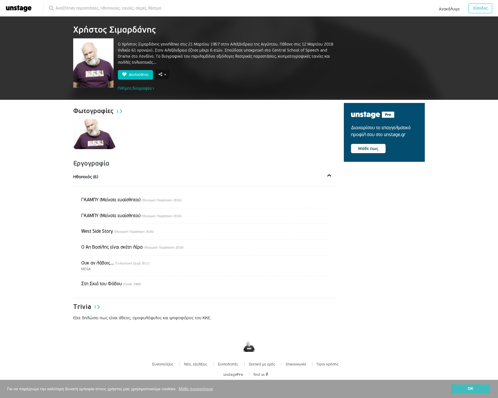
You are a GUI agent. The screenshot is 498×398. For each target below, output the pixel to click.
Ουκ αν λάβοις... (115, 263)
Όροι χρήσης (328, 364)
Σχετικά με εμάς (262, 364)
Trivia (84, 306)
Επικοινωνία (296, 364)
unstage (233, 375)
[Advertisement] (387, 215)
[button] (449, 8)
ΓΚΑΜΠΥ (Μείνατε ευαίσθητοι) (131, 199)
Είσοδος (480, 8)
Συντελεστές (228, 364)
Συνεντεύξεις (162, 364)
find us (260, 375)
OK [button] (470, 389)
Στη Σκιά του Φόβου (111, 283)
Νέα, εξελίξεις (195, 364)
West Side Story (117, 231)
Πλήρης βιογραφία (135, 88)
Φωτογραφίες (96, 111)
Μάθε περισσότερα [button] (196, 388)
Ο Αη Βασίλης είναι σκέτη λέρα (132, 247)
